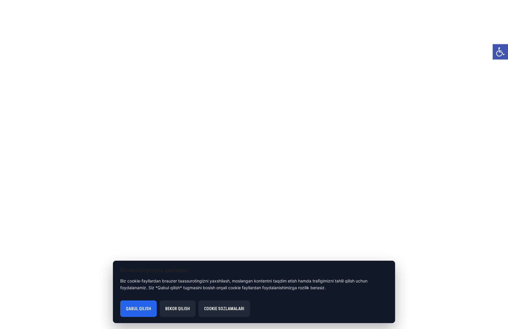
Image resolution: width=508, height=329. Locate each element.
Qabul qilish (138, 308)
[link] (500, 51)
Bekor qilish (177, 308)
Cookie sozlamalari (224, 308)
